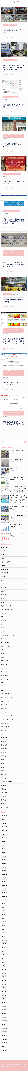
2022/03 (4, 944)
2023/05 (4, 889)
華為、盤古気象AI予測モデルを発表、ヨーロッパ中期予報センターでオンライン (13, 341)
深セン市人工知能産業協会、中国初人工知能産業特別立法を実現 (13, 264)
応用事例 (3, 628)
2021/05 (4, 984)
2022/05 (4, 936)
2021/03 (4, 991)
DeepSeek (4, 551)
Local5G (3, 565)
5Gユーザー (4, 778)
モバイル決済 (12, 414)
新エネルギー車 (5, 701)
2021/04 (4, 988)
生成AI (10, 250)
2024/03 (4, 830)
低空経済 (3, 620)
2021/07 (4, 977)
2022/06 (4, 933)
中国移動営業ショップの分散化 (13, 31)
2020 (3, 1002)
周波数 (3, 759)
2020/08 (4, 1021)
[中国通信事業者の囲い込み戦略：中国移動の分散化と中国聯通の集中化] (14, 49)
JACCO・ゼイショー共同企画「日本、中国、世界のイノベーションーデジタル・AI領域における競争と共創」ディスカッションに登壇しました (18, 499)
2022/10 (4, 918)
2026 (3, 834)
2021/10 (4, 966)
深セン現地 (15, 97)
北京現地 (6, 136)
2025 (3, 845)
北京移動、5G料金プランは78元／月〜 (14, 145)
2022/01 (4, 951)
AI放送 (3, 580)
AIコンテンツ (4, 587)
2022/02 (4, 947)
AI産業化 (3, 591)
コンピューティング (6, 723)
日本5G (3, 558)
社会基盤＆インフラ (6, 693)
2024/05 (4, 823)
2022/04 (4, 940)
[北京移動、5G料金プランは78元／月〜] (14, 124)
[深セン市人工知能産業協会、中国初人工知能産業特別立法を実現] (14, 240)
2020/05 (4, 1032)
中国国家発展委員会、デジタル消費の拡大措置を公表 (13, 423)
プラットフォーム (6, 705)
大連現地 (14, 24)
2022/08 (4, 925)
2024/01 (4, 856)
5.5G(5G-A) (4, 573)
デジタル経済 (16, 412)
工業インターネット (6, 726)
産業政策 (17, 372)
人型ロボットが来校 (15, 468)
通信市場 (3, 752)
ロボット (3, 734)
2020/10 (4, 1013)
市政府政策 (14, 252)
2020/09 (4, 1017)
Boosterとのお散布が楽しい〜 (18, 450)
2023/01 (4, 903)
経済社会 (10, 97)
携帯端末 (3, 770)
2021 (3, 955)
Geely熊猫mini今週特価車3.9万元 (13, 301)
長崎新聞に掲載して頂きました (18, 459)
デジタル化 (4, 664)
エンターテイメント (6, 675)
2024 (3, 848)
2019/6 (4, 1050)
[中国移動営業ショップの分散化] (14, 14)
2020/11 (4, 1010)
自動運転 (3, 613)
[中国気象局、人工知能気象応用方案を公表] (14, 360)
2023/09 (4, 874)
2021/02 (4, 995)
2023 (3, 859)
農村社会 (3, 789)
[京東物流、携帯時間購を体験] (14, 87)
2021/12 (4, 958)
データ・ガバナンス (6, 715)
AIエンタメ (4, 584)
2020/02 (4, 1043)
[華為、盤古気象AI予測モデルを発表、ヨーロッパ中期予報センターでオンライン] (14, 319)
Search (25, 442)
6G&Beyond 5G (5, 547)
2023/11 (4, 867)
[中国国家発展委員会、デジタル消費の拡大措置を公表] (14, 401)
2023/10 (4, 870)
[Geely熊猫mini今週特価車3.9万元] (14, 283)
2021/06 (4, 980)
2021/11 (4, 962)
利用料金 (10, 134)
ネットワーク (18, 414)
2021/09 (4, 969)
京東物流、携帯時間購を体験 (13, 106)
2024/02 (4, 819)
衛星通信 (3, 631)
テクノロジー (4, 639)
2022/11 (4, 914)
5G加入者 (3, 774)
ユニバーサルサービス (7, 690)
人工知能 (6, 211)
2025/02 (4, 852)
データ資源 (4, 708)
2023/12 (4, 863)
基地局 (3, 767)
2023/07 (4, 881)
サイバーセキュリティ (7, 719)
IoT (2, 686)
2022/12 (4, 911)
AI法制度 (3, 598)
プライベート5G (5, 562)
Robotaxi (3, 617)
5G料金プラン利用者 (17, 134)
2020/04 (4, 1035)
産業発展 (10, 252)
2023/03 (4, 896)
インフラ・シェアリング (7, 697)
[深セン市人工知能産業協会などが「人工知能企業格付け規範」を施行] (14, 200)
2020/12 (4, 1006)
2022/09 (4, 922)
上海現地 (19, 174)
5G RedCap (4, 569)
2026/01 (4, 841)
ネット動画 (4, 672)
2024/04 (4, 837)
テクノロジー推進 (6, 642)
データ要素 (4, 712)
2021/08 (4, 973)
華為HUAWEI (4, 785)
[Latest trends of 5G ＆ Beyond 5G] (10, 2)
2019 (3, 1046)
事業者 (9, 24)
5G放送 (3, 576)
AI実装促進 (11, 211)
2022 (3, 907)
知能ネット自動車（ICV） (8, 609)
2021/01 (4, 999)
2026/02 (4, 815)
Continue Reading (8, 37)
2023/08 (4, 878)
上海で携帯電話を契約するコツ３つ (13, 182)
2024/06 (4, 826)
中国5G (5, 24)
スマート (3, 682)
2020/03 (4, 1039)
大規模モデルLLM (16, 250)
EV (4, 294)
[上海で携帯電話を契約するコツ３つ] (14, 163)
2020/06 (4, 1028)
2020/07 (4, 1024)
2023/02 (4, 900)
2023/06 (4, 885)
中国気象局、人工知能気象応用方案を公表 (13, 383)
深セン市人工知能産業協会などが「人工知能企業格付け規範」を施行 (13, 221)
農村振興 (3, 657)
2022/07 (4, 929)
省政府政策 (4, 745)
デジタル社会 (4, 661)
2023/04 (4, 892)
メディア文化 (4, 668)
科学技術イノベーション (7, 635)
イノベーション (5, 807)
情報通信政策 (4, 737)
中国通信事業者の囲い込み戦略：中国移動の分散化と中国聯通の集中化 (13, 67)
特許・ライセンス (6, 646)
